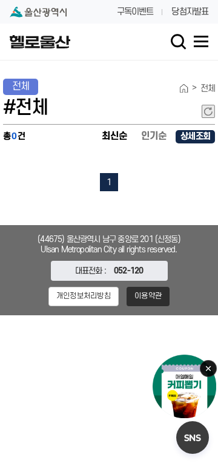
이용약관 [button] (148, 296)
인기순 (154, 136)
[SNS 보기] (192, 437)
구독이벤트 (135, 12)
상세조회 (195, 136)
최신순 (114, 136)
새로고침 (208, 111)
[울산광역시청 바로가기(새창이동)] (38, 12)
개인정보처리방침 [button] (83, 296)
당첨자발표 (189, 12)
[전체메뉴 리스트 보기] (201, 41)
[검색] (179, 42)
